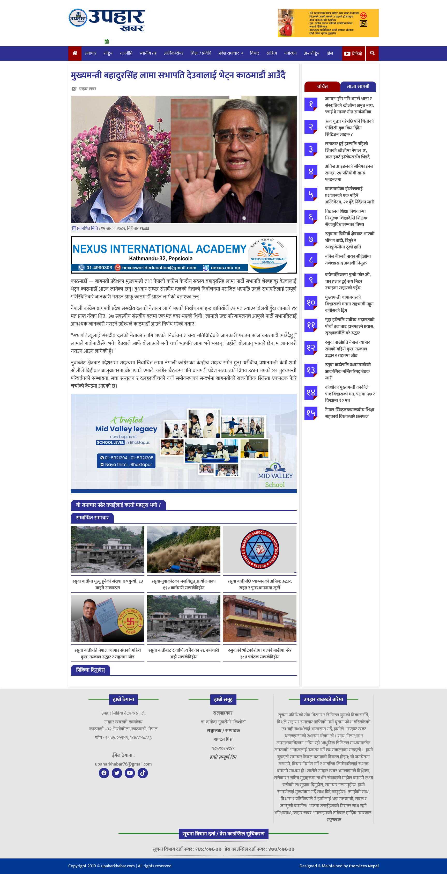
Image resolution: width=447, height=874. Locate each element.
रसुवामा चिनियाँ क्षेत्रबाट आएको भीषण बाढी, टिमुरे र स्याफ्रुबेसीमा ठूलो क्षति (350, 240)
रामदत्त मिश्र (223, 740)
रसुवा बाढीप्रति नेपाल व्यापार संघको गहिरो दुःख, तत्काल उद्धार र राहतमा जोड (107, 653)
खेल (330, 53)
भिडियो (357, 54)
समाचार (90, 53)
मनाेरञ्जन (290, 53)
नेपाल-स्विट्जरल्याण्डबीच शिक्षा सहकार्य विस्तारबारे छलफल (349, 413)
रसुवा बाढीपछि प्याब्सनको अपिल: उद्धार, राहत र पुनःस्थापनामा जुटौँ (260, 584)
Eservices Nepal (364, 866)
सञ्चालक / (216, 731)
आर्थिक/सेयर (173, 53)
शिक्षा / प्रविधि (201, 53)
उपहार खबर (87, 88)
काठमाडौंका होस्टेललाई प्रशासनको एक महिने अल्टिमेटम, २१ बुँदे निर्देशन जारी (349, 195)
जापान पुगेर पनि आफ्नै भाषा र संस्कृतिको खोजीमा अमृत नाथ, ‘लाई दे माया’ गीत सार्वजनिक (349, 105)
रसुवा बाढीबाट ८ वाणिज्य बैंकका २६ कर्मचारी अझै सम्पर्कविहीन (183, 653)
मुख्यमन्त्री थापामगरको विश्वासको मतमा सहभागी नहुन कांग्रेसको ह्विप (349, 304)
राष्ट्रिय (108, 53)
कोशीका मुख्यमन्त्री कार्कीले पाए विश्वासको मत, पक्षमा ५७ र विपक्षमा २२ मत (350, 394)
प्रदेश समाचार (229, 53)
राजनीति (126, 53)
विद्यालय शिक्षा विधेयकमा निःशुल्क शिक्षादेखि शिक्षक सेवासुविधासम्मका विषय (346, 218)
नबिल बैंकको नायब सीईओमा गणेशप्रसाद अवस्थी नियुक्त (348, 260)
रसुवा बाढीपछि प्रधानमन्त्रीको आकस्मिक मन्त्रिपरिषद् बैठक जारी (348, 371)
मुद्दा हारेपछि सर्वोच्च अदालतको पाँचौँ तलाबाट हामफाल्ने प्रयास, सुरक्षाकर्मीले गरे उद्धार (350, 326)
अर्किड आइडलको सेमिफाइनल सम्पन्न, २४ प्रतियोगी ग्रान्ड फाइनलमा (349, 173)
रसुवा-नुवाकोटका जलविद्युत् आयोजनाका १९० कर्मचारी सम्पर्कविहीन (184, 584)
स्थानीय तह (148, 53)
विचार (254, 53)
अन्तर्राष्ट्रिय (311, 53)
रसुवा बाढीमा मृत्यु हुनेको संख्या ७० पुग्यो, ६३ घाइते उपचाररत (107, 584)
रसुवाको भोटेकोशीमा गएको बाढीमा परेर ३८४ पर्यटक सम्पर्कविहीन (260, 653)
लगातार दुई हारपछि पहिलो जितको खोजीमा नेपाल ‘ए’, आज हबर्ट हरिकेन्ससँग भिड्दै (347, 150)
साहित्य (271, 53)
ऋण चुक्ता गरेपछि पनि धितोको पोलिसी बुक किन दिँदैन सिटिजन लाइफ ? (349, 128)
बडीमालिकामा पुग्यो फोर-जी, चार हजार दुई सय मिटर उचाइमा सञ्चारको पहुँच (348, 281)
